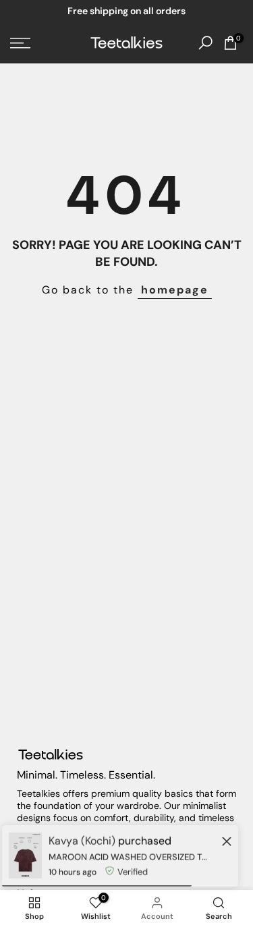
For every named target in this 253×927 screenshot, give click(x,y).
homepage (174, 290)
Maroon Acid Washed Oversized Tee (128, 857)
